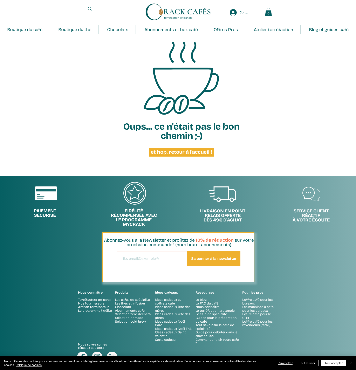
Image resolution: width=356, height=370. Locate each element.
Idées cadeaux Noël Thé (173, 329)
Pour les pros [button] (252, 292)
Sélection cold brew (130, 321)
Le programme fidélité (95, 311)
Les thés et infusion (130, 303)
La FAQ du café (207, 303)
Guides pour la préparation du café (216, 319)
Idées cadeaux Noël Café (170, 323)
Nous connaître (207, 307)
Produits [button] (122, 292)
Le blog (201, 300)
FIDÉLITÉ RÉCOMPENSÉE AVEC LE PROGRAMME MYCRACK (134, 217)
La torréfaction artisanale (215, 311)
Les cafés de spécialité (132, 300)
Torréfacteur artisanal (94, 300)
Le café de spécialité (211, 314)
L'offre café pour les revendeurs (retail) (257, 323)
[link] (268, 12)
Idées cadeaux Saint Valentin (170, 334)
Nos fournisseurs (91, 303)
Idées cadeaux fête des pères (172, 316)
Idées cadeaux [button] (166, 292)
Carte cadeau (165, 340)
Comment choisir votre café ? (217, 341)
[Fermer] (351, 363)
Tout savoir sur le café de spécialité (215, 327)
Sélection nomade (129, 318)
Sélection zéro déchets (133, 314)
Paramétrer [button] (285, 363)
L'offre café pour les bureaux (257, 301)
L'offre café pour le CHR (256, 316)
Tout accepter (334, 363)
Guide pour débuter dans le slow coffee (216, 334)
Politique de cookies (29, 365)
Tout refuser (307, 363)
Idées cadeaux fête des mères (172, 309)
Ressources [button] (205, 292)
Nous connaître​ (90, 292)
